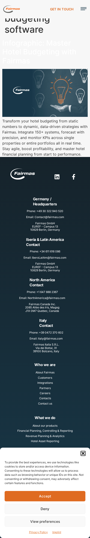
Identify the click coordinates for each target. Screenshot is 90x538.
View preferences (45, 521)
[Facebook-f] (73, 176)
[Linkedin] (57, 176)
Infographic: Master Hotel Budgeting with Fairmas (39, 51)
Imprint (56, 532)
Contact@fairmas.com (49, 217)
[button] (83, 453)
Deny (45, 509)
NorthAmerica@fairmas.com (46, 298)
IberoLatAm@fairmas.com (49, 257)
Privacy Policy (38, 532)
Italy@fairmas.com (50, 338)
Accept (45, 496)
